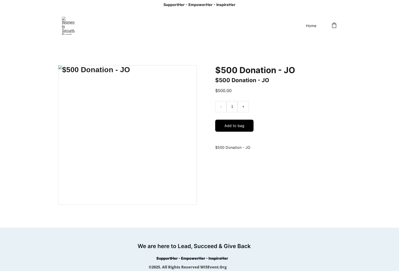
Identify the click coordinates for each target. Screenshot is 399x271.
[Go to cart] (334, 25)
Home (311, 25)
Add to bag (234, 125)
